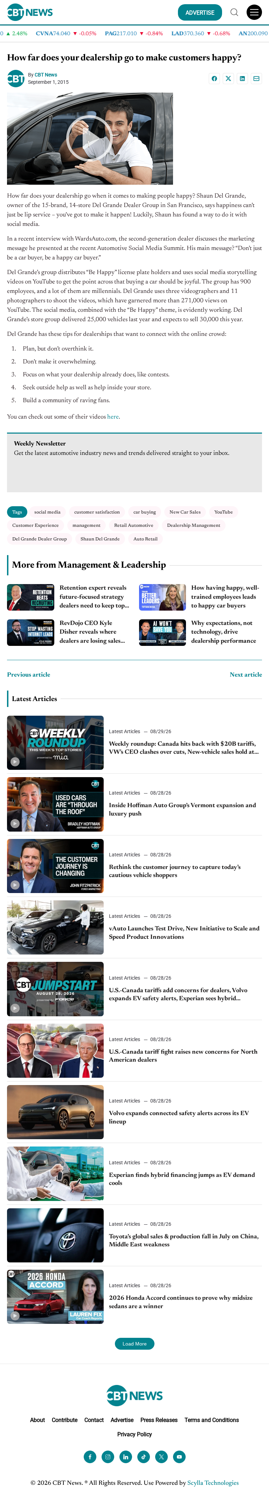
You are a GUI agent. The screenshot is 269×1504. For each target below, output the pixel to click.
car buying (144, 512)
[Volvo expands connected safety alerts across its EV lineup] (55, 1112)
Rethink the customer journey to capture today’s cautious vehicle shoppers (175, 871)
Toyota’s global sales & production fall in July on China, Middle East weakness (183, 1241)
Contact (94, 1420)
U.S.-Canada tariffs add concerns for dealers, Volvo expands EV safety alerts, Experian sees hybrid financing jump (178, 995)
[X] (228, 78)
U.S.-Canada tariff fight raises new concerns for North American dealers (183, 1056)
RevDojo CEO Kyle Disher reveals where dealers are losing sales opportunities (90, 633)
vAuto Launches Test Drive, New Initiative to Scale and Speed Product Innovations (184, 933)
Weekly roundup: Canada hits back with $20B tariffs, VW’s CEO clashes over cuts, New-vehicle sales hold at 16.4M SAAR (182, 749)
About (37, 1420)
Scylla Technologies (213, 1483)
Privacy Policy (134, 1434)
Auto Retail (145, 539)
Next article (246, 675)
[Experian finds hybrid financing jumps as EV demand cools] (55, 1174)
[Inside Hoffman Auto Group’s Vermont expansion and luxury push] (55, 804)
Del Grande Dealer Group (39, 539)
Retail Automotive (133, 525)
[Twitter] (161, 1457)
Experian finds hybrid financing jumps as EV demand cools (182, 1179)
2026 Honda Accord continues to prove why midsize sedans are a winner (181, 1302)
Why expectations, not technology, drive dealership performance (223, 632)
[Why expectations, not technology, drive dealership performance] (162, 632)
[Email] (256, 78)
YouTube (223, 512)
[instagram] (108, 1457)
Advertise (122, 1420)
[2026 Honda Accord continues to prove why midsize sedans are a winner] (55, 1297)
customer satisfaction (97, 512)
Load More (135, 1344)
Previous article (28, 675)
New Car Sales (185, 512)
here (113, 417)
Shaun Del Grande (100, 539)
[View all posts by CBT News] (17, 78)
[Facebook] (214, 78)
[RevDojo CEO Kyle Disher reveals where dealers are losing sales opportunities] (30, 632)
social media (47, 512)
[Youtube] (179, 1457)
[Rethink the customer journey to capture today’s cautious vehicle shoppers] (55, 866)
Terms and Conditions (212, 1420)
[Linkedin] (242, 78)
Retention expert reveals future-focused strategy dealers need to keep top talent (93, 598)
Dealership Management (193, 525)
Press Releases (159, 1420)
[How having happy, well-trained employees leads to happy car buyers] (162, 597)
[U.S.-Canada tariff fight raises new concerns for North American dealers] (55, 1051)
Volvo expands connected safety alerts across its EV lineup (179, 1118)
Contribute (64, 1420)
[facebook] (90, 1457)
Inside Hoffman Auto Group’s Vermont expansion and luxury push (182, 810)
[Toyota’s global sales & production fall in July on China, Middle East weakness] (55, 1235)
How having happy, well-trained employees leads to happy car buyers (225, 597)
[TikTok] (143, 1457)
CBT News (46, 75)
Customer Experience (35, 525)
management (87, 525)
